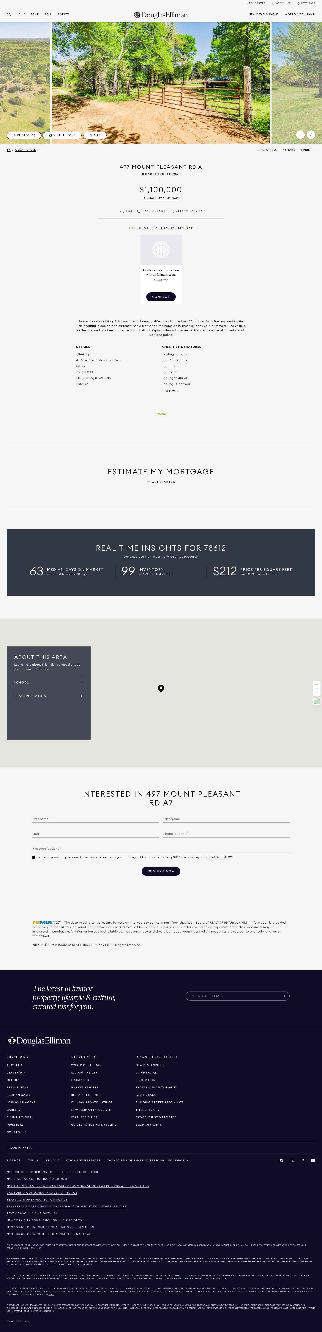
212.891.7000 (55, 1259)
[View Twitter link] (292, 1161)
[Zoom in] (317, 685)
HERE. (51, 1295)
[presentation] (161, 83)
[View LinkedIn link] (313, 1161)
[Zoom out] (317, 692)
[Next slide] (310, 134)
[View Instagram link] (302, 1161)
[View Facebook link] (282, 1161)
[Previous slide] (300, 134)
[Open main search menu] (10, 14)
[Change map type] (317, 701)
